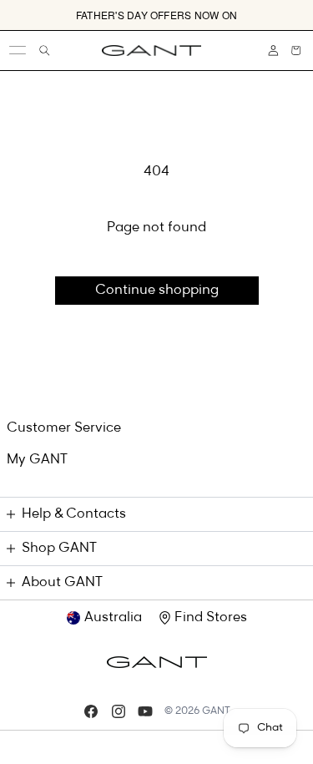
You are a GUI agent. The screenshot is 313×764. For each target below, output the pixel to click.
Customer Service (64, 428)
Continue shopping (157, 290)
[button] (295, 50)
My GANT (37, 460)
